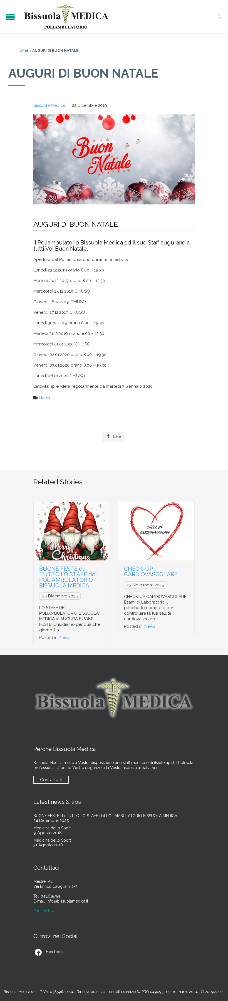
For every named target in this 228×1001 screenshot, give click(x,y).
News (44, 398)
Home (22, 50)
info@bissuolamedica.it (67, 901)
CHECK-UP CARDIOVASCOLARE (151, 571)
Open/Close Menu (11, 16)
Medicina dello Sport (52, 828)
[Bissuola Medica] (119, 16)
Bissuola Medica (49, 105)
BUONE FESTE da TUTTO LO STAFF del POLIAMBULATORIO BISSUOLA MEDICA (68, 577)
